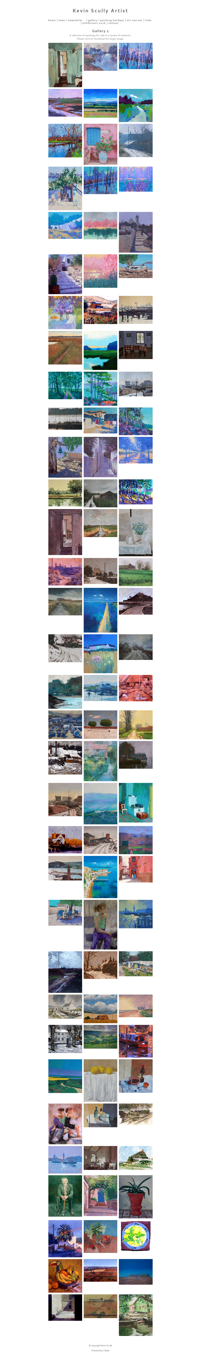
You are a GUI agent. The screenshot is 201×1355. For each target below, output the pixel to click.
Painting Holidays (112, 20)
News (61, 20)
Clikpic (106, 1350)
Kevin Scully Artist (100, 11)
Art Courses (134, 20)
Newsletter (75, 20)
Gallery (93, 20)
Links (148, 20)
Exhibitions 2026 (94, 23)
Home (52, 20)
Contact (113, 23)
